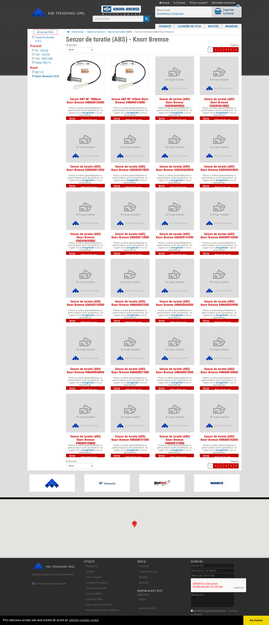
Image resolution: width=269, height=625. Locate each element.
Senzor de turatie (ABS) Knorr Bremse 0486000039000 (219, 303)
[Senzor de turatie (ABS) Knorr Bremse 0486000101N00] (174, 413)
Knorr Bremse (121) (47, 76)
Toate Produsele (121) (44, 39)
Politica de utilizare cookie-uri (102, 610)
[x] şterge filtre (45, 32)
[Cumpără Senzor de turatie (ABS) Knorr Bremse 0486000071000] (130, 389)
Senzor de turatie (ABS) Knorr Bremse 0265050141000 (174, 235)
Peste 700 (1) (43, 62)
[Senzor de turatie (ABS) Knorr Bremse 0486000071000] (130, 345)
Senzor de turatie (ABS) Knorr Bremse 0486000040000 (85, 370)
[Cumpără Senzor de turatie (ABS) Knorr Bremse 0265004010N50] (219, 119)
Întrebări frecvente (224, 2)
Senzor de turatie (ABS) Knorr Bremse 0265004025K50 (174, 168)
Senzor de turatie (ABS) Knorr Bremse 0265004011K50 (85, 168)
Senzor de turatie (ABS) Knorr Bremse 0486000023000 (130, 303)
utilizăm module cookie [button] (84, 620)
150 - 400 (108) (44, 58)
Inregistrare (178, 13)
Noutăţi (213, 26)
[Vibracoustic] (107, 483)
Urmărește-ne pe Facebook (50, 583)
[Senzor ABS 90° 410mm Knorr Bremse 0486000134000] (130, 75)
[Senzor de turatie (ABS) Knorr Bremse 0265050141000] (174, 210)
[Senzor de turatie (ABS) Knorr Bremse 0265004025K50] (174, 143)
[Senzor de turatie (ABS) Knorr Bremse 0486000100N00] (85, 413)
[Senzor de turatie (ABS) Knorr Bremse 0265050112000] (130, 210)
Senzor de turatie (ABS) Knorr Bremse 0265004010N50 (219, 102)
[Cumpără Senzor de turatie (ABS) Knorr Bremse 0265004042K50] (219, 187)
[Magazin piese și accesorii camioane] (58, 13)
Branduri (231, 26)
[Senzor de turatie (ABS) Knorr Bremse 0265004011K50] (85, 143)
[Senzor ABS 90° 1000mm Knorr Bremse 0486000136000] (85, 75)
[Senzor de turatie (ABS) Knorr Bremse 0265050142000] (219, 210)
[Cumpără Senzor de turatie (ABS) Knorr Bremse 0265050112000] (130, 254)
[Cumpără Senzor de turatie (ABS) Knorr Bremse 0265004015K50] (130, 187)
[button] (134, 524)
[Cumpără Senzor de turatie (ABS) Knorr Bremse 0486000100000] (219, 389)
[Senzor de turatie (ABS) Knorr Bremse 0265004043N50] (85, 210)
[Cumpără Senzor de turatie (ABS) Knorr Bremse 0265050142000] (219, 254)
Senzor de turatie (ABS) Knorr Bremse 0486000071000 (130, 370)
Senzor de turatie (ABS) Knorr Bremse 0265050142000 (219, 235)
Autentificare (163, 13)
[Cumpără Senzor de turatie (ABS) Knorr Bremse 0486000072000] (174, 389)
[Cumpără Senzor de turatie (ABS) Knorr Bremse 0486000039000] (219, 322)
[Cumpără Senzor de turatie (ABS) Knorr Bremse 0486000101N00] (174, 457)
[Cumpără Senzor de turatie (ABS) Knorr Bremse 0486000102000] (219, 457)
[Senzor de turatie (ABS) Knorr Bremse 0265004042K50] (219, 143)
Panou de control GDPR (99, 604)
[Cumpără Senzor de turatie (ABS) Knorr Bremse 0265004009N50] (174, 119)
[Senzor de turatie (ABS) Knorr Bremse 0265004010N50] (219, 75)
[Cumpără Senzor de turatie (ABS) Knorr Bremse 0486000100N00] (85, 457)
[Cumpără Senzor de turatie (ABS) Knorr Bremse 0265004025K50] (174, 187)
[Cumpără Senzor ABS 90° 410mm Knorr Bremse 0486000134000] (130, 119)
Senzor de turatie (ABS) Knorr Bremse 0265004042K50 (219, 168)
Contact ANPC (94, 593)
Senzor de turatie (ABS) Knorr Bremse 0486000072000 (174, 370)
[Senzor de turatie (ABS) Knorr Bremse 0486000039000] (219, 278)
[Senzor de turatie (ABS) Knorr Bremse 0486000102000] (219, 413)
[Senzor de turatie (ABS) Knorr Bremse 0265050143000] (85, 278)
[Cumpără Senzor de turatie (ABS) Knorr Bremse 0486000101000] (130, 457)
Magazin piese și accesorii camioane (53, 574)
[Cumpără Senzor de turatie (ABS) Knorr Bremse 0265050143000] (85, 322)
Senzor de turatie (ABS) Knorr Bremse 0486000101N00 (174, 440)
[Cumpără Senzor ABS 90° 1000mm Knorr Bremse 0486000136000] (85, 119)
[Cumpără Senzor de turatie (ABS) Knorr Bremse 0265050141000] (174, 254)
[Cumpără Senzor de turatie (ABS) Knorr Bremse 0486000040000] (85, 389)
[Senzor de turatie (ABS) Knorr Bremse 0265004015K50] (130, 143)
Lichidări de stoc (189, 26)
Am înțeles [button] (256, 620)
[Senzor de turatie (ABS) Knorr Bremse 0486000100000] (219, 345)
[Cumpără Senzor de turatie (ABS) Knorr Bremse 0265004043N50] (85, 254)
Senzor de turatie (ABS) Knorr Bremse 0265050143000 (85, 303)
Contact (180, 2)
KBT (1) (39, 72)
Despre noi (92, 566)
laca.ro (143, 599)
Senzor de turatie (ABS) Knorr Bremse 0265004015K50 (130, 168)
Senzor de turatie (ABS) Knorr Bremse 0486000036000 (174, 303)
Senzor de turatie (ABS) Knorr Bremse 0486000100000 (219, 370)
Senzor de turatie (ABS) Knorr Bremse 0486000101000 (130, 438)
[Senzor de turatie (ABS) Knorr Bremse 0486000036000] (174, 278)
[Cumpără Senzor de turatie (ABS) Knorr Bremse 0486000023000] (130, 322)
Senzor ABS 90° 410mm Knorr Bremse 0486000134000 (130, 100)
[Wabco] (217, 483)
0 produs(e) (228, 13)
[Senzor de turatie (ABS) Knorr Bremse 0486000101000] (130, 413)
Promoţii (165, 26)
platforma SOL (147, 608)
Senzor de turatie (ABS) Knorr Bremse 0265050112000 (130, 235)
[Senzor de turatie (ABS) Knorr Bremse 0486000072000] (174, 345)
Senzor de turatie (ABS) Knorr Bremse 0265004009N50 (174, 102)
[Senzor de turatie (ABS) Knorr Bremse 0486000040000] (85, 345)
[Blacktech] (162, 483)
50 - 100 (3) (41, 50)
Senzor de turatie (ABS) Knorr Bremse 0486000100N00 (85, 440)
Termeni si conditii (96, 588)
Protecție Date (94, 599)
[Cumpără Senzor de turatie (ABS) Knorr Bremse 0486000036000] (174, 322)
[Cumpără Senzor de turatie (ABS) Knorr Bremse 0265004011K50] (85, 187)
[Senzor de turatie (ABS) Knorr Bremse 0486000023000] (130, 278)
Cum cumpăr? (199, 2)
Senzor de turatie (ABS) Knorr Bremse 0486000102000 (219, 438)
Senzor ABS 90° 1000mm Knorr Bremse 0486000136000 (85, 100)
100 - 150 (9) (42, 54)
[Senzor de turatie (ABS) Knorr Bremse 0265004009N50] (174, 75)
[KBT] (52, 483)
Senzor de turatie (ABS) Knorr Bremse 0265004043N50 (85, 237)
